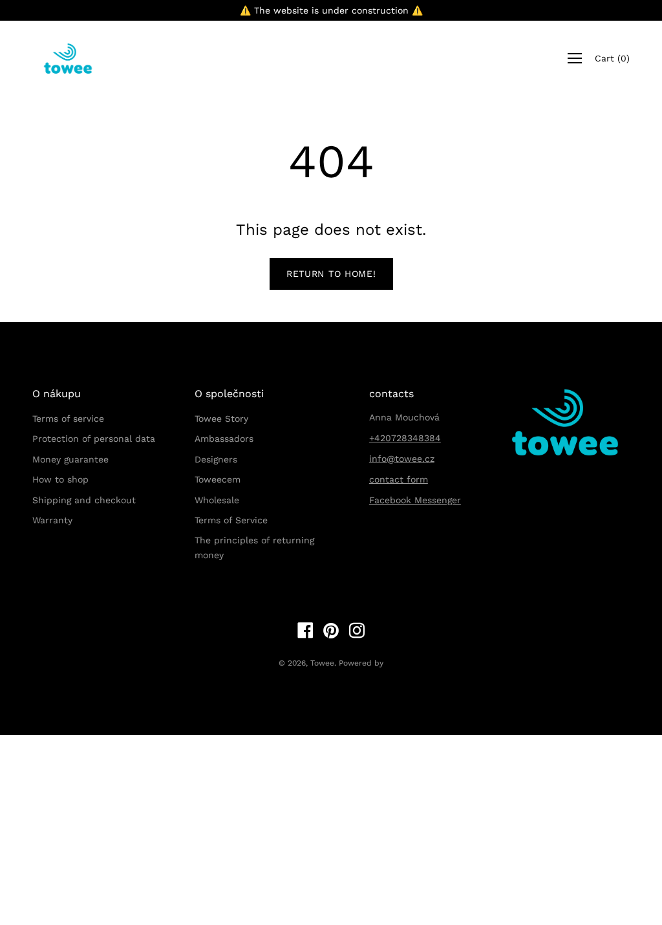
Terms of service (68, 418)
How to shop (60, 479)
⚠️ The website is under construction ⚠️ (331, 10)
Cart (612, 59)
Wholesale (217, 500)
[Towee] (77, 58)
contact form (398, 479)
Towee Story (221, 418)
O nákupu (56, 393)
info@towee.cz (401, 458)
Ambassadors (224, 438)
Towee (322, 663)
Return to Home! (331, 273)
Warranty (52, 520)
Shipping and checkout (84, 500)
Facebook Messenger (415, 500)
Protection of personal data (93, 438)
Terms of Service (231, 520)
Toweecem (217, 479)
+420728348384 (405, 438)
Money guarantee (70, 459)
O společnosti (229, 393)
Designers (216, 459)
